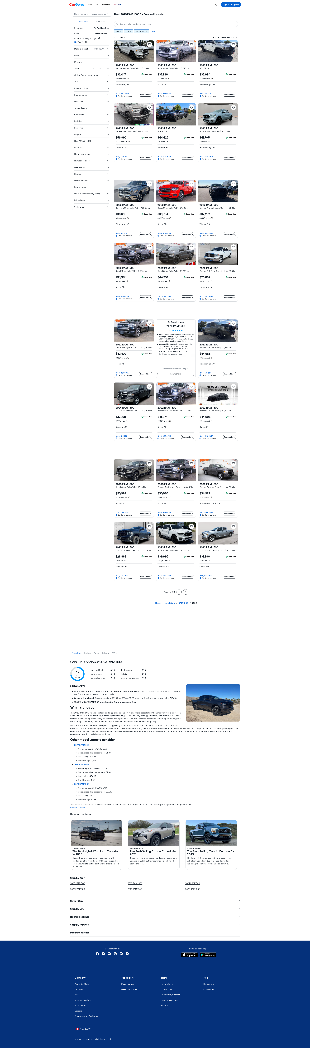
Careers (78, 1011)
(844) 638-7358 (164, 576)
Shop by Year (77, 877)
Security (164, 1005)
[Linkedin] (121, 954)
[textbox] (223, 37)
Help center (208, 984)
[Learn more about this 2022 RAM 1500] (151, 65)
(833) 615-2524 (122, 436)
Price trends (80, 1005)
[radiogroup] (91, 40)
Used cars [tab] (83, 21)
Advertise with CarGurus (86, 1016)
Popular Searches (79, 932)
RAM (117, 31)
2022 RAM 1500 (81, 745)
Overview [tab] (76, 653)
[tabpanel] (155, 734)
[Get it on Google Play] (208, 955)
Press (77, 994)
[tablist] (91, 21)
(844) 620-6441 (122, 94)
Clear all (154, 31)
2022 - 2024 (140, 31)
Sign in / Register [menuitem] (231, 4)
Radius (77, 33)
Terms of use (167, 984)
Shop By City (77, 908)
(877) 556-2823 (122, 576)
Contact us (208, 989)
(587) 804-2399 (164, 296)
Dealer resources (129, 989)
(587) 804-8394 (206, 512)
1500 (127, 31)
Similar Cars (76, 900)
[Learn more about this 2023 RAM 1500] (151, 128)
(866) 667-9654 (206, 233)
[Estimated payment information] (128, 78)
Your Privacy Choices (170, 994)
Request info (145, 95)
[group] (176, 31)
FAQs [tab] (114, 653)
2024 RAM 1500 (81, 784)
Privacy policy (167, 989)
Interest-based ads (169, 1000)
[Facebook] (97, 954)
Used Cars (170, 603)
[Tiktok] (127, 954)
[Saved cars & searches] (216, 4)
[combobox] (100, 13)
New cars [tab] (100, 21)
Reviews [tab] (87, 653)
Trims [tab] (96, 653)
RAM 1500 (183, 603)
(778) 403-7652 (122, 512)
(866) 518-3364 (206, 94)
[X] (103, 954)
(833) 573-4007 (206, 157)
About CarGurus (82, 984)
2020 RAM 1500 (192, 889)
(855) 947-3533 (206, 576)
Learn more (175, 374)
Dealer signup (127, 984)
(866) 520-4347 (206, 436)
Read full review (77, 807)
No (86, 42)
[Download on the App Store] (189, 955)
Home (158, 603)
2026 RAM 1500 (77, 883)
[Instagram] (115, 954)
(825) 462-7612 (122, 157)
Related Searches (79, 916)
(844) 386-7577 (122, 233)
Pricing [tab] (105, 653)
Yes (79, 42)
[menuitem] (90, 5)
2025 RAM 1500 (135, 883)
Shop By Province (79, 924)
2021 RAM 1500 (81, 764)
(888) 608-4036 (164, 157)
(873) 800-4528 (206, 296)
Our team (79, 989)
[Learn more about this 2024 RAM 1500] (151, 408)
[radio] (75, 42)
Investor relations (83, 1000)
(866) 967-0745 (164, 94)
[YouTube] (109, 954)
